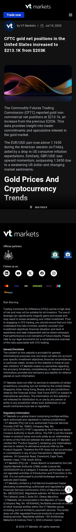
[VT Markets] (38, 6)
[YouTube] (18, 273)
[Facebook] (42, 273)
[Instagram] (54, 273)
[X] (30, 273)
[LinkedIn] (6, 273)
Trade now (14, 15)
